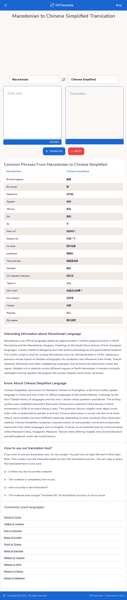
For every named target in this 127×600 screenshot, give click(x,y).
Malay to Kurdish (13, 537)
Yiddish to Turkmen (14, 524)
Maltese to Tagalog (14, 557)
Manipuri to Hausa (13, 571)
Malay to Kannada (13, 551)
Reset (78, 151)
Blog (119, 5)
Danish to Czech (12, 517)
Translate (56, 151)
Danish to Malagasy (14, 578)
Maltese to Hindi (12, 564)
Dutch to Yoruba (12, 544)
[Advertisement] (63, 46)
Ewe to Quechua (13, 530)
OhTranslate (64, 5)
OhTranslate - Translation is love (106, 595)
